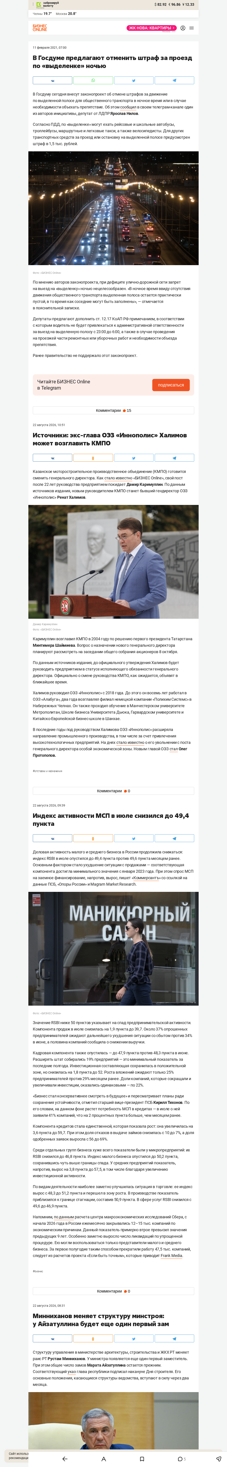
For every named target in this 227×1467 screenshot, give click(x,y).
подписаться (171, 384)
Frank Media (171, 1255)
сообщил (128, 107)
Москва (61, 14)
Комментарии (113, 410)
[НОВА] (150, 28)
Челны (38, 14)
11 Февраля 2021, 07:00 (50, 47)
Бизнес (38, 1271)
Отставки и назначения (47, 771)
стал (174, 749)
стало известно (118, 478)
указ (72, 1371)
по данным (64, 1217)
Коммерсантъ (146, 877)
